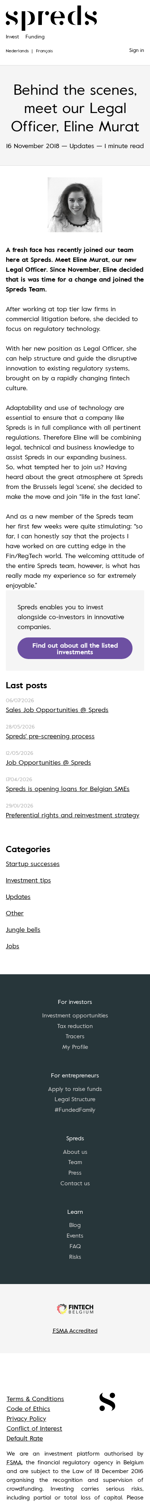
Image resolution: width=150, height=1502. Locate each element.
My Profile (75, 1046)
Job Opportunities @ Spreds (48, 762)
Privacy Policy (26, 1418)
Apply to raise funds (75, 1088)
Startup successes (33, 863)
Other (15, 913)
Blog (75, 1224)
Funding (34, 36)
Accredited (75, 1330)
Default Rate (25, 1438)
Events (75, 1235)
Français (44, 50)
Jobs (12, 945)
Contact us (75, 1183)
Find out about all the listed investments (75, 648)
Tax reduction (75, 1025)
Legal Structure (75, 1099)
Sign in (136, 50)
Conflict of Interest (34, 1428)
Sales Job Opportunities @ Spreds (57, 709)
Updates (18, 896)
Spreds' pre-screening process (50, 736)
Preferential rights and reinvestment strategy (72, 815)
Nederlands (17, 50)
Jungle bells (23, 929)
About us (75, 1151)
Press (75, 1172)
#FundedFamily (75, 1109)
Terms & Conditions (35, 1398)
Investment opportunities (75, 1015)
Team (75, 1161)
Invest (12, 36)
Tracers (75, 1036)
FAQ (75, 1246)
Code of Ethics (28, 1408)
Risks (75, 1256)
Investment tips (28, 880)
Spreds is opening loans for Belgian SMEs (68, 788)
